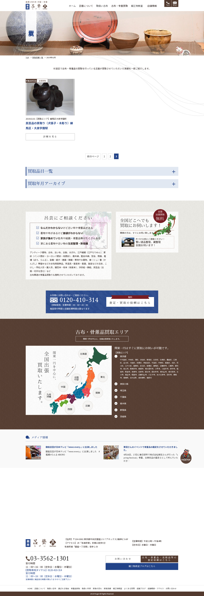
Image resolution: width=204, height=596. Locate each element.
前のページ (93, 156)
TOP (27, 57)
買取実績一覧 (37, 57)
